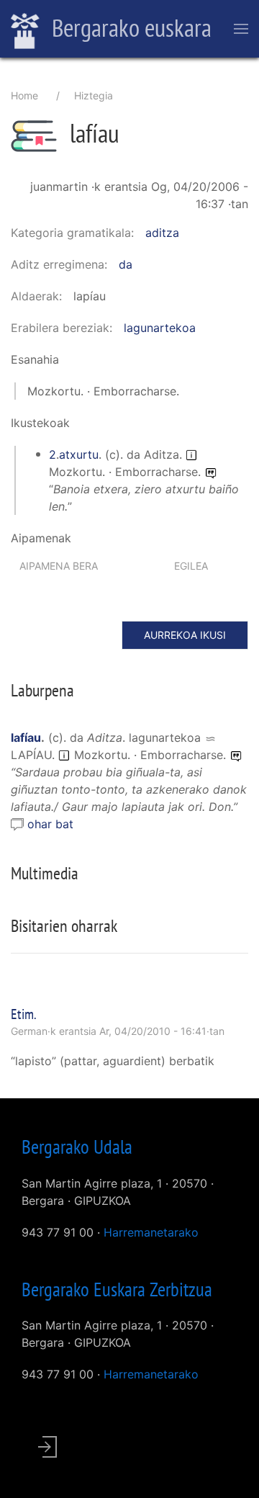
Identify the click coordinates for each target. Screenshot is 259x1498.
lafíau (26, 737)
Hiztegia (93, 95)
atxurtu (79, 454)
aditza (162, 232)
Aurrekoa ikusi (185, 635)
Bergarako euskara (129, 27)
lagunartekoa (160, 327)
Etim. (24, 1014)
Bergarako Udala (77, 1147)
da (125, 264)
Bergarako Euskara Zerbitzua (117, 1289)
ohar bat (50, 824)
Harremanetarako (151, 1232)
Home (24, 95)
